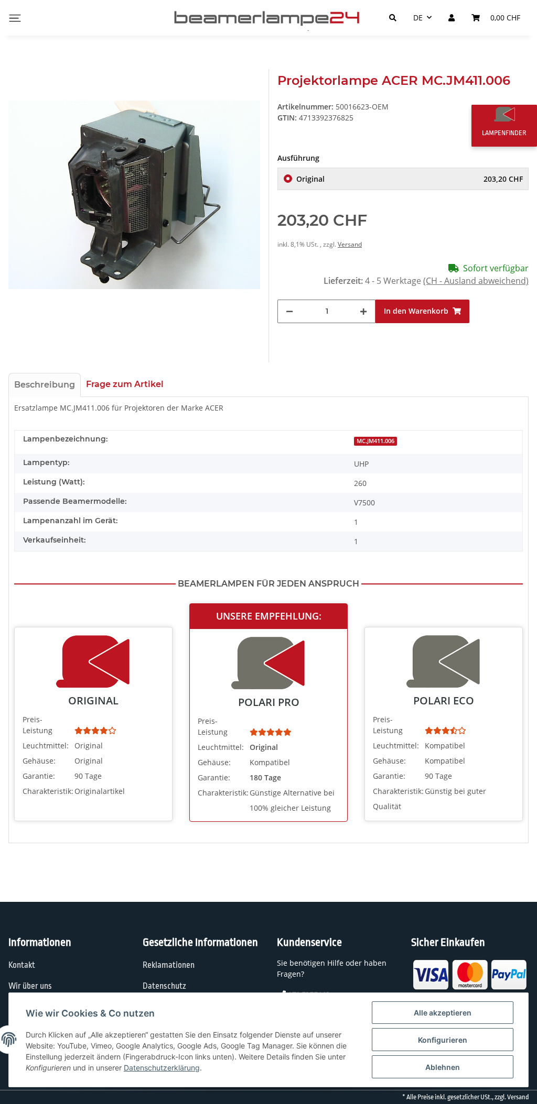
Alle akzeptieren (442, 1012)
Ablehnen (442, 1067)
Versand (350, 244)
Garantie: (39, 776)
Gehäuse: (39, 761)
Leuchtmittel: (46, 745)
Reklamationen (169, 965)
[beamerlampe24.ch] (268, 18)
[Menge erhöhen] (363, 311)
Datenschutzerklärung (162, 1067)
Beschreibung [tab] (44, 385)
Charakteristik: (47, 791)
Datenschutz (164, 986)
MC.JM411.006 (375, 441)
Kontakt (21, 965)
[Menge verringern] (289, 311)
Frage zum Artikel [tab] (125, 384)
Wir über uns (30, 986)
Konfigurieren (442, 1039)
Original (409, 179)
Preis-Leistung (37, 724)
